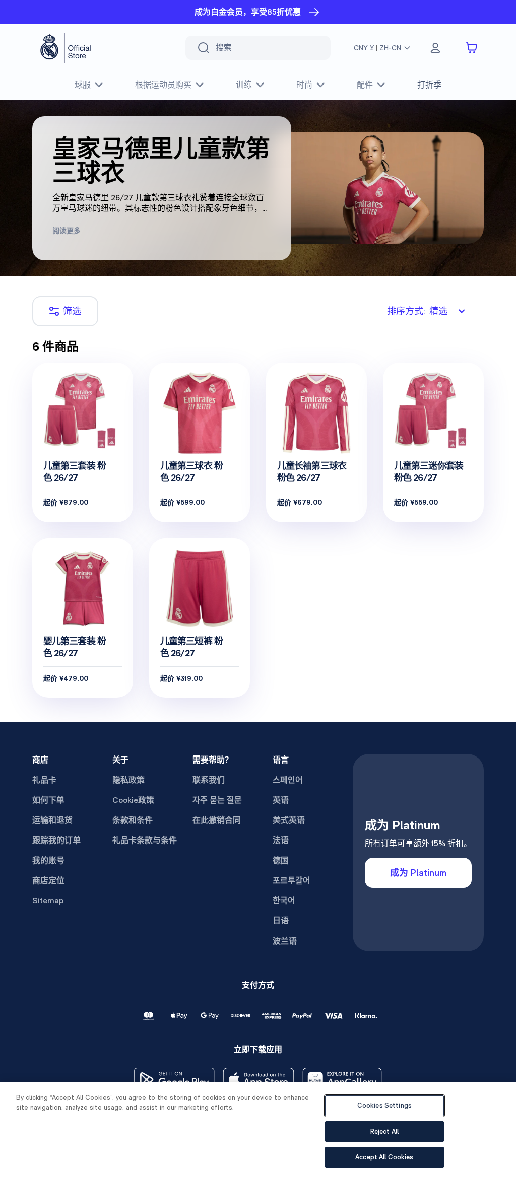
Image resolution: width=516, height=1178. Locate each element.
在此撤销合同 (216, 820)
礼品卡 (44, 780)
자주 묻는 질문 (217, 800)
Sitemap (47, 900)
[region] (258, 1130)
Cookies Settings (384, 1105)
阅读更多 (66, 231)
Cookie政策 (133, 800)
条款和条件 (132, 820)
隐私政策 (128, 780)
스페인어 (288, 780)
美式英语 (289, 820)
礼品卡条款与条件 (144, 840)
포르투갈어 (291, 880)
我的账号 (48, 860)
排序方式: (417, 311)
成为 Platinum (418, 872)
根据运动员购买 (163, 85)
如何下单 (48, 800)
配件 (365, 85)
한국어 (284, 900)
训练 (244, 85)
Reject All (384, 1131)
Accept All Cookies (384, 1157)
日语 (281, 920)
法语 (281, 840)
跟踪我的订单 (56, 840)
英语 (281, 800)
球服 (83, 85)
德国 (281, 860)
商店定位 (48, 880)
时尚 (304, 85)
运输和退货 (52, 820)
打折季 (429, 85)
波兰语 (285, 941)
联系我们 (208, 780)
